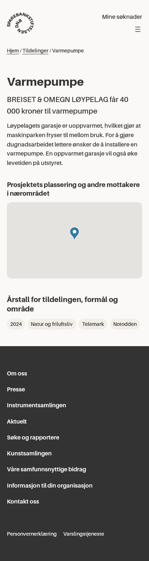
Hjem (13, 51)
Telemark (93, 324)
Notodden (125, 324)
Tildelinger (35, 51)
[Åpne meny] (137, 29)
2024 (16, 324)
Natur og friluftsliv (52, 324)
